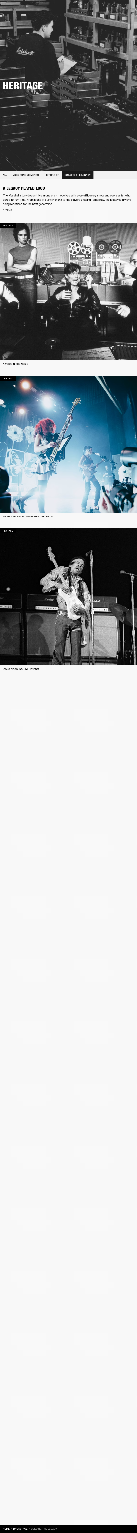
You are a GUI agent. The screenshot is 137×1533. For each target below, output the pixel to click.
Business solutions (66, 7)
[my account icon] (116, 16)
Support (100, 16)
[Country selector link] (128, 7)
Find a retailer (104, 7)
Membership (87, 7)
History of (52, 175)
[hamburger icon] (128, 16)
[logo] (14, 14)
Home (6, 1528)
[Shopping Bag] (122, 16)
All (5, 175)
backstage (20, 1528)
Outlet (119, 7)
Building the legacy (78, 175)
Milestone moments (26, 175)
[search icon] (111, 16)
